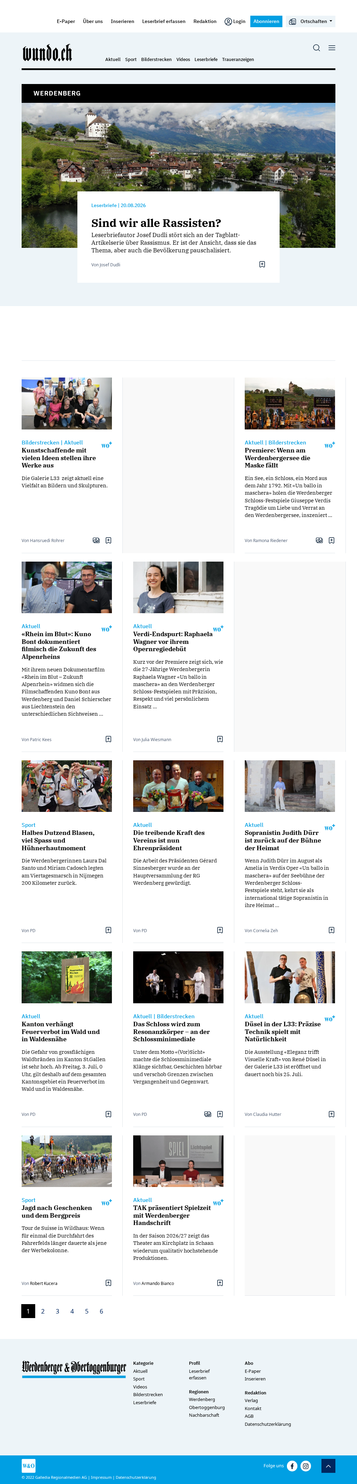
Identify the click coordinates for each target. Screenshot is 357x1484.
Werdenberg (202, 1399)
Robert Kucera (44, 1283)
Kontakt (253, 1408)
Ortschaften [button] (313, 21)
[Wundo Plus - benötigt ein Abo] (106, 444)
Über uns (93, 21)
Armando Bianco (158, 1283)
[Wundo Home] (48, 52)
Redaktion (205, 21)
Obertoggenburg (207, 1407)
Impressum (101, 1477)
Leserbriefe (206, 59)
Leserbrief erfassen (163, 21)
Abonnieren (266, 21)
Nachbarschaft (204, 1415)
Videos (183, 59)
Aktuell (113, 59)
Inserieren (122, 21)
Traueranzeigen (238, 59)
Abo (249, 1363)
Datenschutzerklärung (268, 1424)
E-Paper (66, 21)
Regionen (199, 1392)
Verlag (251, 1400)
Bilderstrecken (156, 59)
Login (239, 21)
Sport (131, 59)
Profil (194, 1363)
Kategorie (143, 1363)
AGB (249, 1416)
